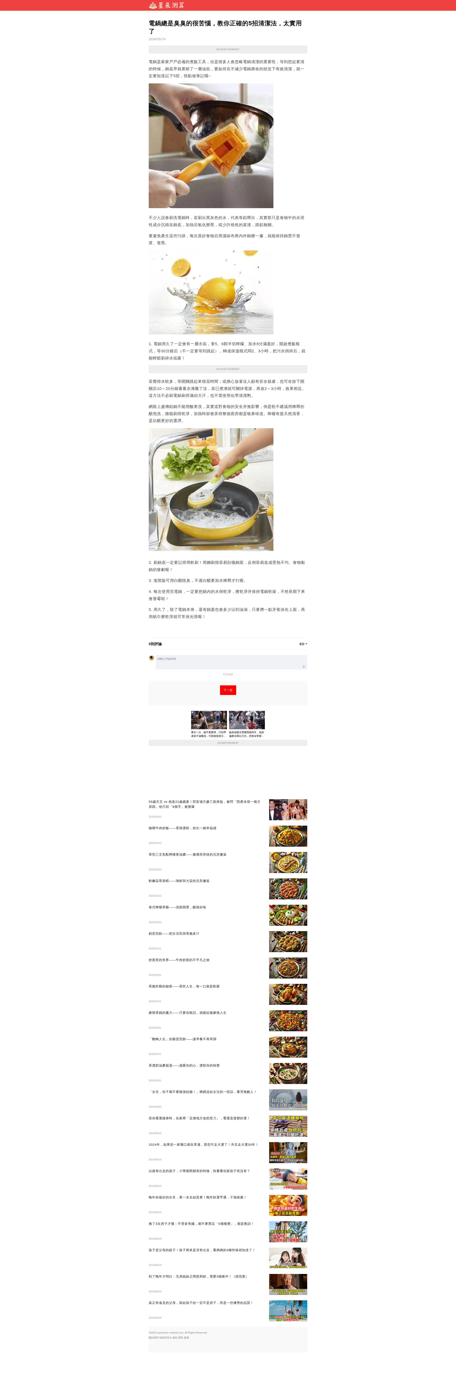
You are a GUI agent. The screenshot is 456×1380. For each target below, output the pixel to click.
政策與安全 (165, 1337)
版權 (186, 1337)
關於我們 (154, 1337)
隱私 (180, 1337)
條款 (175, 1337)
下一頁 (228, 690)
